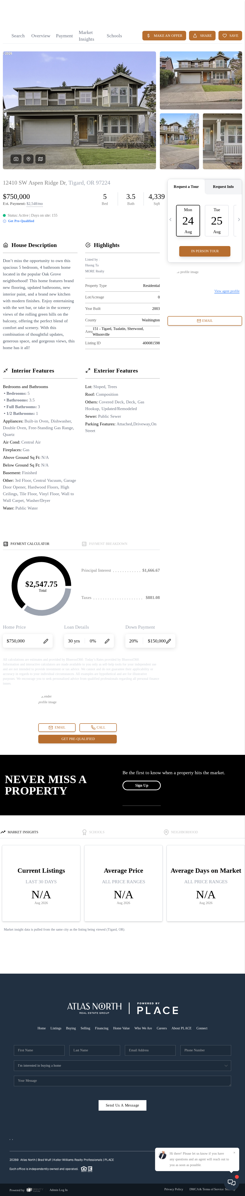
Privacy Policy (173, 1189)
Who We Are (143, 1028)
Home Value (121, 1028)
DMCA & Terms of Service (206, 1189)
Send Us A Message (122, 1105)
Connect (201, 1028)
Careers (162, 1028)
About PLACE (182, 1028)
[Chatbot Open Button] (231, 1182)
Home (42, 1028)
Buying (71, 1028)
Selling (85, 1028)
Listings (55, 1028)
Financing (101, 1028)
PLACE (109, 1160)
